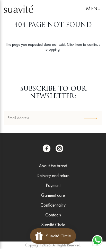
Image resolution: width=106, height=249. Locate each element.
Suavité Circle (53, 225)
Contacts (53, 215)
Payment (53, 185)
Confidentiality (53, 205)
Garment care (53, 195)
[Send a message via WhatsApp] (97, 240)
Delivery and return (53, 175)
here (78, 44)
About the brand (53, 166)
